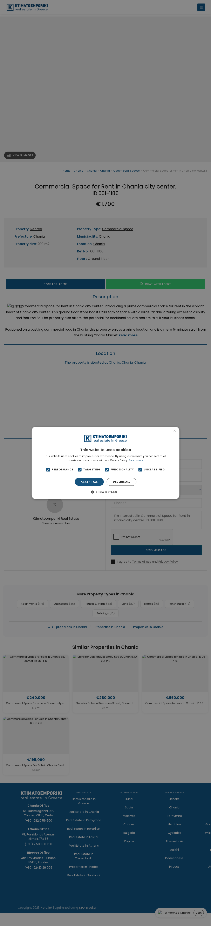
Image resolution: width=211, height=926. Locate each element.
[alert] (105, 463)
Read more (136, 460)
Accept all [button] (89, 481)
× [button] (174, 431)
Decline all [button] (121, 481)
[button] (105, 492)
